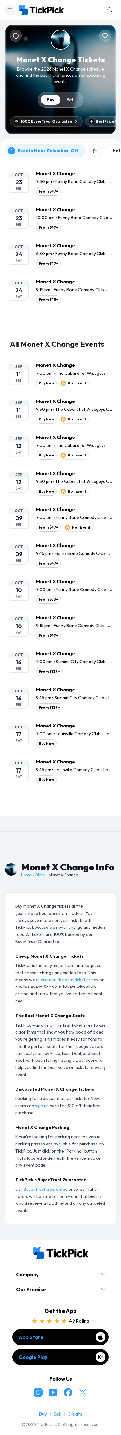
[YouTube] (53, 1392)
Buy (50, 100)
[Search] (109, 10)
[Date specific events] (95, 151)
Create (75, 1414)
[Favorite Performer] (105, 36)
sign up (42, 1105)
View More (60, 806)
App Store (31, 1337)
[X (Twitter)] (83, 1392)
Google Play (33, 1357)
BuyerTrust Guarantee (46, 1189)
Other (40, 875)
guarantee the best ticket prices (67, 980)
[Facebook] (68, 1392)
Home (26, 875)
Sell (70, 100)
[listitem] (60, 183)
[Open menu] (10, 10)
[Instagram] (38, 1392)
